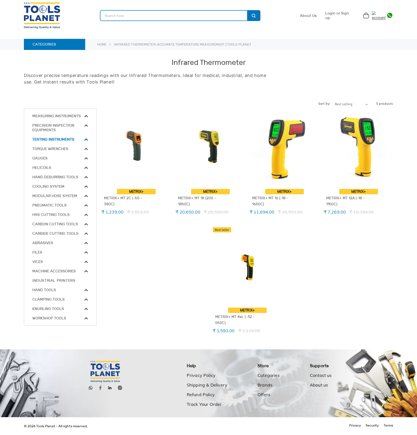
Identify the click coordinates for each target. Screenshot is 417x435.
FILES (37, 252)
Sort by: (324, 103)
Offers (263, 394)
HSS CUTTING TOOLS (51, 214)
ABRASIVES (42, 243)
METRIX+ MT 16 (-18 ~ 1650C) (270, 201)
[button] (60, 116)
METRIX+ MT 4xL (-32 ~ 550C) (235, 319)
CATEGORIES (44, 44)
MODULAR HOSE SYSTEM (54, 195)
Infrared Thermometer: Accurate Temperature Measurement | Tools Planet (182, 44)
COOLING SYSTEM (48, 186)
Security (372, 425)
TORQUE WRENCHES (50, 148)
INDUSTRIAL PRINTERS (53, 280)
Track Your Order (204, 404)
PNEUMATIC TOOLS (49, 205)
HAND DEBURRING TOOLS (55, 177)
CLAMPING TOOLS (48, 299)
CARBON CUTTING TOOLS (55, 224)
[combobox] (180, 15)
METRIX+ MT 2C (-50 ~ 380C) (123, 201)
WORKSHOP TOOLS (49, 318)
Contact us (321, 375)
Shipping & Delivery (207, 385)
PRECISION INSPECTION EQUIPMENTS (53, 127)
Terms (388, 425)
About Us (308, 16)
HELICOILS (41, 167)
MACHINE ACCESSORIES (54, 271)
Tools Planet (45, 426)
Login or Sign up (337, 15)
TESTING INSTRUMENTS (53, 139)
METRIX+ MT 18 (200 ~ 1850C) (197, 201)
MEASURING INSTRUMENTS (56, 116)
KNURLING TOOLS (48, 308)
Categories (268, 375)
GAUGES (40, 158)
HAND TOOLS (44, 290)
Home (101, 44)
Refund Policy (201, 394)
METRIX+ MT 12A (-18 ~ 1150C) (345, 201)
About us (319, 385)
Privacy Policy (201, 375)
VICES (37, 261)
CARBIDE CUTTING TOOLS (55, 233)
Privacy (355, 425)
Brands (264, 385)
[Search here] (253, 15)
